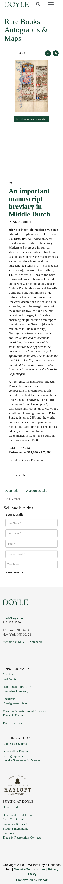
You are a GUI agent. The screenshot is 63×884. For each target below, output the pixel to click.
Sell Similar (12, 499)
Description (12, 490)
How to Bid (10, 807)
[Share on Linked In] (46, 475)
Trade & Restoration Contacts (22, 837)
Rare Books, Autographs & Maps (26, 29)
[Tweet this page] (39, 475)
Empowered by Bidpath (32, 880)
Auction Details (36, 490)
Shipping (8, 833)
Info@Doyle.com (14, 618)
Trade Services (12, 723)
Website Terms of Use (29, 869)
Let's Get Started (13, 819)
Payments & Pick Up (16, 824)
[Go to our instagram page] (53, 475)
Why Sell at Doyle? (15, 751)
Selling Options (13, 756)
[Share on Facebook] (31, 475)
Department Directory (17, 686)
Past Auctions (11, 679)
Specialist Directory (15, 691)
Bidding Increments (15, 828)
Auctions (8, 674)
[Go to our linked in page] (21, 663)
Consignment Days (15, 703)
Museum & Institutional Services (24, 711)
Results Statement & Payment (22, 760)
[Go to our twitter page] (13, 663)
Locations (9, 698)
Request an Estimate (16, 743)
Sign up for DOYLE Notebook (22, 641)
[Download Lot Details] (48, 53)
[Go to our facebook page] (6, 663)
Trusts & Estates (13, 715)
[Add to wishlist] (56, 53)
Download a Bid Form (17, 815)
